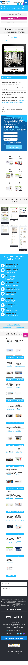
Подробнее (10, 357)
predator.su (18, 431)
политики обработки (17, 604)
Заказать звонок (14, 638)
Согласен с (15, 143)
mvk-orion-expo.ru (18, 542)
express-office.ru (10, 343)
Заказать (14, 147)
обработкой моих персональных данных (15, 143)
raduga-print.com (18, 343)
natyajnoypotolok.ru (18, 365)
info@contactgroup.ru (18, 2)
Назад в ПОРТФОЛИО (14, 325)
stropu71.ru (10, 474)
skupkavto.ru (18, 452)
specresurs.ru (9, 452)
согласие (11, 601)
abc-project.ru (18, 474)
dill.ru (18, 409)
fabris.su (9, 386)
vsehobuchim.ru (18, 498)
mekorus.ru (10, 562)
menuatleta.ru (9, 409)
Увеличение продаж (4, 3)
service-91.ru (9, 520)
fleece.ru (9, 542)
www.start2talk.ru (18, 520)
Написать (14, 609)
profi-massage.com (9, 497)
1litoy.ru (18, 386)
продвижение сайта (11, 102)
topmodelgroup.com (9, 431)
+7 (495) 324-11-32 (19, 0)
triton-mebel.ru (9, 365)
